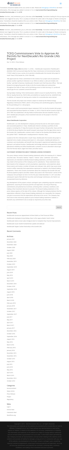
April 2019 (10, 278)
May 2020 (10, 256)
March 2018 (10, 300)
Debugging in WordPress (49, 7)
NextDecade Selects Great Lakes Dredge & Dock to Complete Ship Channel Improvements (34, 221)
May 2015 (10, 370)
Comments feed (11, 412)
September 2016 (12, 336)
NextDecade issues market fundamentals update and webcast (25, 224)
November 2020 (11, 244)
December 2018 (11, 284)
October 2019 (11, 264)
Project (9, 397)
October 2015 (11, 359)
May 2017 (10, 320)
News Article (10, 391)
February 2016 (11, 347)
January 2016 (11, 350)
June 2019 (10, 272)
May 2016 (10, 342)
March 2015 (10, 375)
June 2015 (10, 367)
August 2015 (10, 361)
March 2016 (10, 345)
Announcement (11, 388)
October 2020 (11, 247)
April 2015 (10, 372)
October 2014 (11, 381)
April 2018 (10, 297)
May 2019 (10, 275)
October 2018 (11, 286)
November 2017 (11, 309)
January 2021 (11, 239)
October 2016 (11, 334)
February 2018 (11, 303)
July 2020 (9, 253)
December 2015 (11, 353)
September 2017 (12, 314)
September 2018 (12, 289)
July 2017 (9, 317)
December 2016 (11, 331)
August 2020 (10, 250)
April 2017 (10, 322)
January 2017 (11, 328)
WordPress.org (11, 415)
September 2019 (12, 267)
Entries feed (10, 409)
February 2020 (11, 258)
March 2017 (10, 325)
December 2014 (11, 378)
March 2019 (10, 281)
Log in (9, 407)
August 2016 (10, 339)
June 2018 (10, 295)
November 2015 (11, 356)
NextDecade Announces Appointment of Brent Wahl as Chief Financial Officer (30, 215)
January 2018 (11, 306)
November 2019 (11, 261)
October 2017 (11, 311)
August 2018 (10, 292)
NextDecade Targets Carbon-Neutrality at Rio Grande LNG (24, 226)
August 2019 (10, 270)
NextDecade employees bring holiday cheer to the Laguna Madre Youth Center (30, 218)
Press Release (20, 62)
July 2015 (9, 364)
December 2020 (11, 242)
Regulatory (10, 399)
